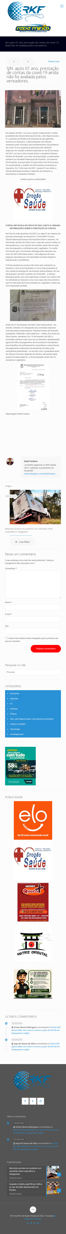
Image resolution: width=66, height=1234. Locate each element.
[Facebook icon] (31, 1223)
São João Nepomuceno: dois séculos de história (32, 719)
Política (13, 714)
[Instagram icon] (38, 1223)
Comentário (11, 568)
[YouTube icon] (34, 1223)
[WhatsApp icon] (28, 1223)
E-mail (8, 614)
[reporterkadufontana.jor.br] (27, 12)
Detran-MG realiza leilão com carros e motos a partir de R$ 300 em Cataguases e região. (36, 1030)
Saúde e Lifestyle (17, 724)
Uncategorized (16, 734)
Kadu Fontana (30, 461)
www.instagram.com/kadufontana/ (39, 474)
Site (6, 626)
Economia (14, 693)
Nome (8, 602)
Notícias (13, 709)
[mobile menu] (61, 6)
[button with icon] (25, 1101)
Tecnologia (15, 729)
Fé (11, 703)
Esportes (14, 698)
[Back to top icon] (33, 1209)
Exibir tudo (54, 61)
